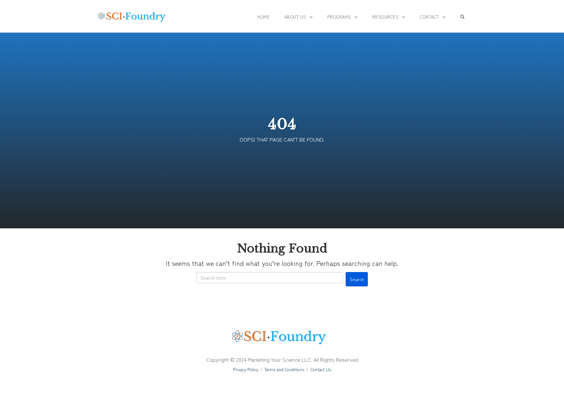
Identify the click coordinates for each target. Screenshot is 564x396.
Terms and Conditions (284, 369)
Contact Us (320, 369)
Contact (429, 17)
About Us (295, 17)
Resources (385, 17)
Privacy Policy (245, 369)
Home (263, 17)
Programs (339, 17)
